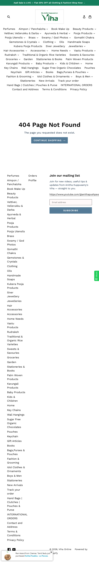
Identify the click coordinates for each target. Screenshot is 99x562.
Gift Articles (33, 72)
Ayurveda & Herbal (56, 33)
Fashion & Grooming (19, 76)
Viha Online (65, 549)
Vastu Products (84, 50)
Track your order (68, 80)
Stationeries (27, 80)
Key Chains (11, 67)
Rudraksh (11, 54)
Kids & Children (70, 63)
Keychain (16, 72)
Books (49, 72)
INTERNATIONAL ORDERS (76, 85)
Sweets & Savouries (81, 54)
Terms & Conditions (54, 89)
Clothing (48, 41)
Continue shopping (47, 140)
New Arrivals (47, 80)
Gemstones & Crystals (23, 41)
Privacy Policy (78, 89)
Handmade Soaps (79, 41)
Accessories (38, 50)
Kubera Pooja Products (28, 46)
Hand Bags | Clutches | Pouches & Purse (32, 85)
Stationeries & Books (49, 59)
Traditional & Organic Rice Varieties (44, 54)
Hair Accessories (14, 50)
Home (89, 63)
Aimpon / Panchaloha (32, 28)
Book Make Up (60, 28)
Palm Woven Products (79, 59)
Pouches (89, 67)
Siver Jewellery (55, 46)
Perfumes (9, 28)
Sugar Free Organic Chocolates (61, 67)
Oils (61, 41)
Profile (32, 180)
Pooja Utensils (14, 37)
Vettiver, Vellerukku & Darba (22, 33)
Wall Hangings (30, 67)
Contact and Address (25, 89)
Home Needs (60, 50)
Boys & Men (83, 76)
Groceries (12, 59)
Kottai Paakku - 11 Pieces (36, 556)
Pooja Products (83, 33)
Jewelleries (76, 46)
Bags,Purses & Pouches (72, 72)
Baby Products (45, 63)
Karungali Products (18, 63)
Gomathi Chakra (84, 37)
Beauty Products (83, 28)
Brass (32, 37)
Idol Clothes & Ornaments (54, 76)
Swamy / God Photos (55, 37)
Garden (28, 59)
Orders (32, 175)
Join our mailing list (65, 175)
